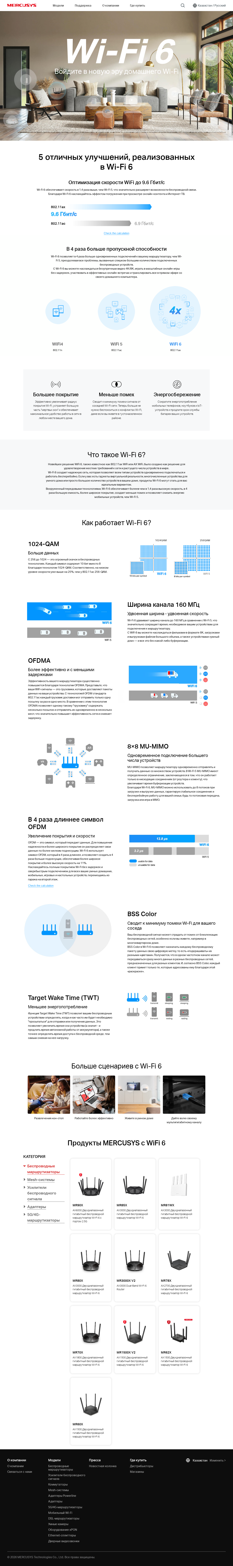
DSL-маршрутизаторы (63, 1518)
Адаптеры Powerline (62, 1495)
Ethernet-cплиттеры (62, 1535)
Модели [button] (58, 5)
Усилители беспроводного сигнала (66, 1476)
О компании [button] (110, 5)
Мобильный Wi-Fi (60, 1512)
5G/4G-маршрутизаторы (65, 1507)
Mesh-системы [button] (41, 1179)
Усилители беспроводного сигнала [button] (41, 1193)
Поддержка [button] (83, 5)
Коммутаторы (58, 1484)
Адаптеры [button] (36, 1206)
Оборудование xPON (62, 1529)
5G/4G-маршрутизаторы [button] (43, 1217)
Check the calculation (116, 233)
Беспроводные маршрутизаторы (60, 1467)
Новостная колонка (102, 1466)
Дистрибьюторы (141, 1466)
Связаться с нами (19, 1471)
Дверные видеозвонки (63, 1541)
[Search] (182, 5)
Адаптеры (55, 1501)
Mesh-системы (58, 1490)
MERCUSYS (21, 5)
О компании (15, 1466)
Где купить (137, 5)
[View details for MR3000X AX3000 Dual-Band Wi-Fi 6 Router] (135, 1260)
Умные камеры (58, 1524)
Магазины (137, 1471)
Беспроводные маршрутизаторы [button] (43, 1168)
